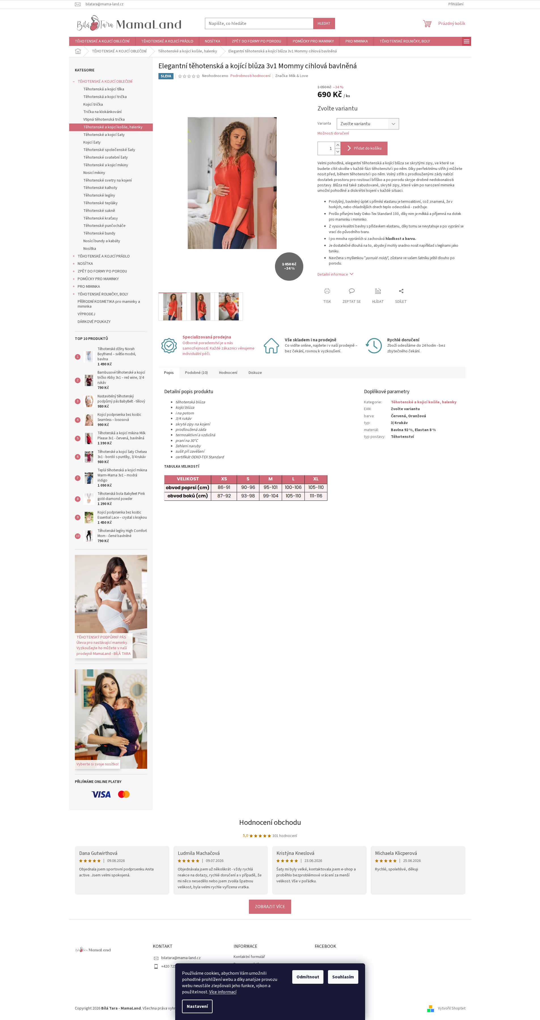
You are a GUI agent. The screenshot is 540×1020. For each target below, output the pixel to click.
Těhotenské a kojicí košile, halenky (113, 127)
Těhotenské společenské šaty (109, 150)
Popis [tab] (169, 373)
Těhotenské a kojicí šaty (104, 135)
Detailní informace (332, 274)
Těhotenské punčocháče (104, 226)
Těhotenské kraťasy (100, 218)
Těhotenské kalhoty (100, 188)
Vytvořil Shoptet (451, 1008)
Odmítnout (308, 977)
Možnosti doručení (333, 133)
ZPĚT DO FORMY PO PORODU (102, 271)
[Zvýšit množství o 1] (337, 145)
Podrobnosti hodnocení (250, 76)
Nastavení (197, 1006)
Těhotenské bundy (99, 233)
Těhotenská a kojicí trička (105, 97)
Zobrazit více (270, 907)
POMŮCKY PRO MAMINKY (98, 279)
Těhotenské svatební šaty (105, 157)
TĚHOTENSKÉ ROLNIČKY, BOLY (103, 294)
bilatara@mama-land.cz (181, 958)
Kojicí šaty (92, 142)
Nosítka (89, 249)
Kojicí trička (93, 104)
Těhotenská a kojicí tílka (103, 89)
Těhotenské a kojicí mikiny (105, 165)
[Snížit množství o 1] (337, 151)
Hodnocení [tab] (228, 373)
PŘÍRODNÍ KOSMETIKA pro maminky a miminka (109, 304)
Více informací (222, 992)
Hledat (324, 23)
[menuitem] (102, 41)
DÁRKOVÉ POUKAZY (94, 322)
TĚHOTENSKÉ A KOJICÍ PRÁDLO (104, 256)
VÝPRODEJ (86, 314)
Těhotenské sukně (99, 211)
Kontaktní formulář (249, 957)
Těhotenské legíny (99, 195)
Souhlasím (343, 977)
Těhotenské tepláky (100, 203)
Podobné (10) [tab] (196, 373)
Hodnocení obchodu (270, 822)
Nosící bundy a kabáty (101, 241)
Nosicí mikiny (94, 173)
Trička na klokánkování (102, 112)
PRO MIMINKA (89, 286)
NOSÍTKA (85, 264)
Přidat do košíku (368, 148)
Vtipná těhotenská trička (104, 119)
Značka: (291, 76)
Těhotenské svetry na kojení (107, 180)
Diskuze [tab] (255, 373)
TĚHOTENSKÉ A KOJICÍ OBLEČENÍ (105, 81)
